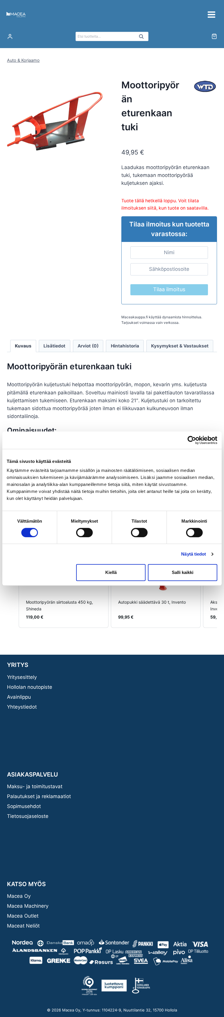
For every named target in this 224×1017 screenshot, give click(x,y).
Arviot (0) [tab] (88, 346)
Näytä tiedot (193, 553)
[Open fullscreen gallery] (96, 163)
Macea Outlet (22, 916)
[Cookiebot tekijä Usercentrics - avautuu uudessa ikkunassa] (191, 440)
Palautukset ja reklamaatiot (39, 796)
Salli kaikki (182, 572)
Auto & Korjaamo (23, 60)
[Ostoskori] (214, 36)
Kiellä (111, 572)
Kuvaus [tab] (23, 346)
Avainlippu (19, 697)
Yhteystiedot (22, 707)
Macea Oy (19, 896)
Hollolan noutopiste (29, 687)
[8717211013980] (55, 121)
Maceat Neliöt (23, 926)
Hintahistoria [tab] (125, 346)
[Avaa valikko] (211, 14)
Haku (142, 38)
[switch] (84, 532)
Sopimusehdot (24, 806)
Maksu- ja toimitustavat (34, 786)
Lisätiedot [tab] (54, 346)
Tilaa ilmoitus (169, 289)
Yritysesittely (22, 677)
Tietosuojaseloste (27, 816)
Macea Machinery (27, 906)
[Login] (10, 37)
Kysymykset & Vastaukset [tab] (180, 346)
